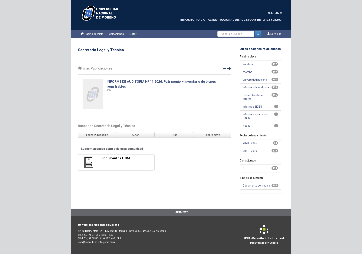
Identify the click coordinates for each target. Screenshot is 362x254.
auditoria (248, 64)
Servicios (276, 33)
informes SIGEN (252, 106)
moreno (247, 71)
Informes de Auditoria (256, 87)
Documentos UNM (115, 158)
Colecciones (116, 33)
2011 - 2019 (250, 150)
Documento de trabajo (256, 185)
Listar (133, 33)
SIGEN (246, 125)
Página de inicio (93, 33)
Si (244, 168)
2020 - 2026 (250, 143)
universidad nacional (255, 79)
